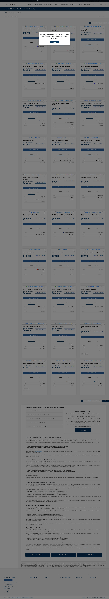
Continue (54, 42)
